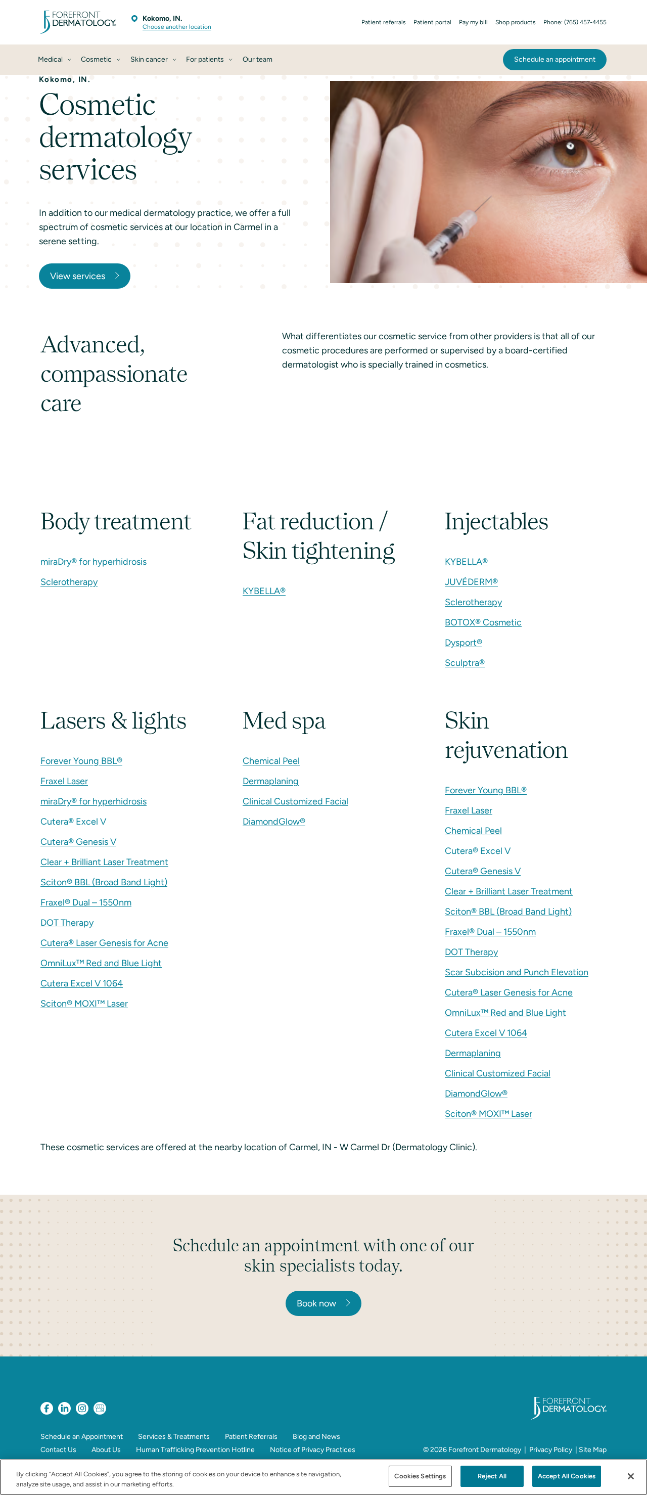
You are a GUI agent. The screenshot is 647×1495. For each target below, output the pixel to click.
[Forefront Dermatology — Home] (78, 22)
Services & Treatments (174, 1436)
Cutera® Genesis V (78, 841)
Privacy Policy (550, 1449)
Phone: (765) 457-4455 (575, 22)
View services (77, 276)
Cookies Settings (420, 1476)
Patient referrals (383, 22)
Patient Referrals (251, 1436)
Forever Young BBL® (81, 760)
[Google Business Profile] (100, 1408)
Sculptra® (465, 662)
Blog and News (316, 1436)
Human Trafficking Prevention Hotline (195, 1449)
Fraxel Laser (64, 781)
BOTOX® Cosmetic (483, 622)
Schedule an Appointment (81, 1436)
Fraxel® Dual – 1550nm (85, 902)
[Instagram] (82, 1408)
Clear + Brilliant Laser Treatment (104, 862)
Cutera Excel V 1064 (81, 983)
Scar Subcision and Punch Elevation (516, 972)
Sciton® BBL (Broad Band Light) (103, 882)
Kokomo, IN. (162, 18)
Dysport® (463, 642)
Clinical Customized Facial (295, 801)
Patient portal (432, 22)
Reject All (492, 1476)
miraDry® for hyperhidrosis (93, 561)
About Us (106, 1449)
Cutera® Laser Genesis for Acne (104, 942)
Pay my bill (473, 22)
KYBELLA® (264, 591)
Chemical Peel (271, 760)
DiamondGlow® (274, 821)
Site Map (593, 1449)
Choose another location (177, 26)
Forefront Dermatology (484, 1449)
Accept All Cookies (566, 1476)
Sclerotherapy (69, 581)
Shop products (515, 22)
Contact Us (58, 1449)
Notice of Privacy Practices (312, 1449)
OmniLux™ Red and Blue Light (101, 963)
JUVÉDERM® (471, 581)
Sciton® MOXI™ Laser (84, 1003)
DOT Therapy (67, 922)
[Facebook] (46, 1408)
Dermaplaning (271, 781)
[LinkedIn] (64, 1408)
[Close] (631, 1476)
